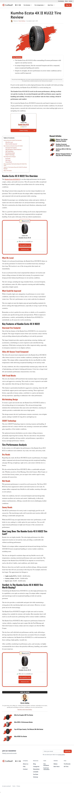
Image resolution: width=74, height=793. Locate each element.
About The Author (8, 170)
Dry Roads (7, 158)
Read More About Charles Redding (25, 709)
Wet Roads (8, 160)
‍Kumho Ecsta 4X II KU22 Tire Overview (13, 140)
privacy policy (61, 754)
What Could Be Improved (11, 144)
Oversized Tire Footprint (11, 147)
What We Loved (9, 142)
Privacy (18, 786)
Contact (70, 1)
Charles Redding (21, 21)
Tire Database (61, 1)
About (66, 1)
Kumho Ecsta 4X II (23, 124)
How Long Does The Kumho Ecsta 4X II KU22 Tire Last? (15, 164)
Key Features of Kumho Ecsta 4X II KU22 (13, 145)
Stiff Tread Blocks (9, 151)
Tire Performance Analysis (10, 156)
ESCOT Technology (9, 154)
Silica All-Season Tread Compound (13, 149)
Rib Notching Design (10, 153)
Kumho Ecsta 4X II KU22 (12, 179)
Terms (13, 786)
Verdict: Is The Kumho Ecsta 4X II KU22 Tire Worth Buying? (15, 168)
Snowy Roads (8, 162)
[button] (27, 5)
